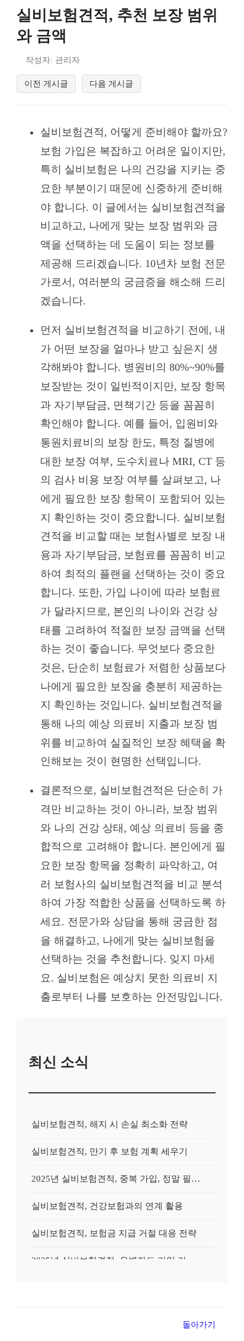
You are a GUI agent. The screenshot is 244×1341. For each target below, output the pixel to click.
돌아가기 (199, 1324)
